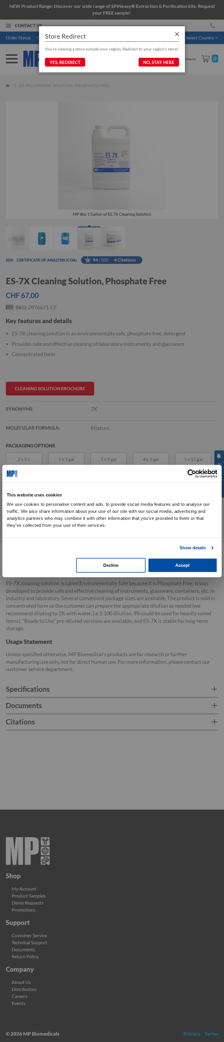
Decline (110, 564)
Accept (182, 564)
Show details (192, 547)
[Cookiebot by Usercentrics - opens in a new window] (191, 473)
